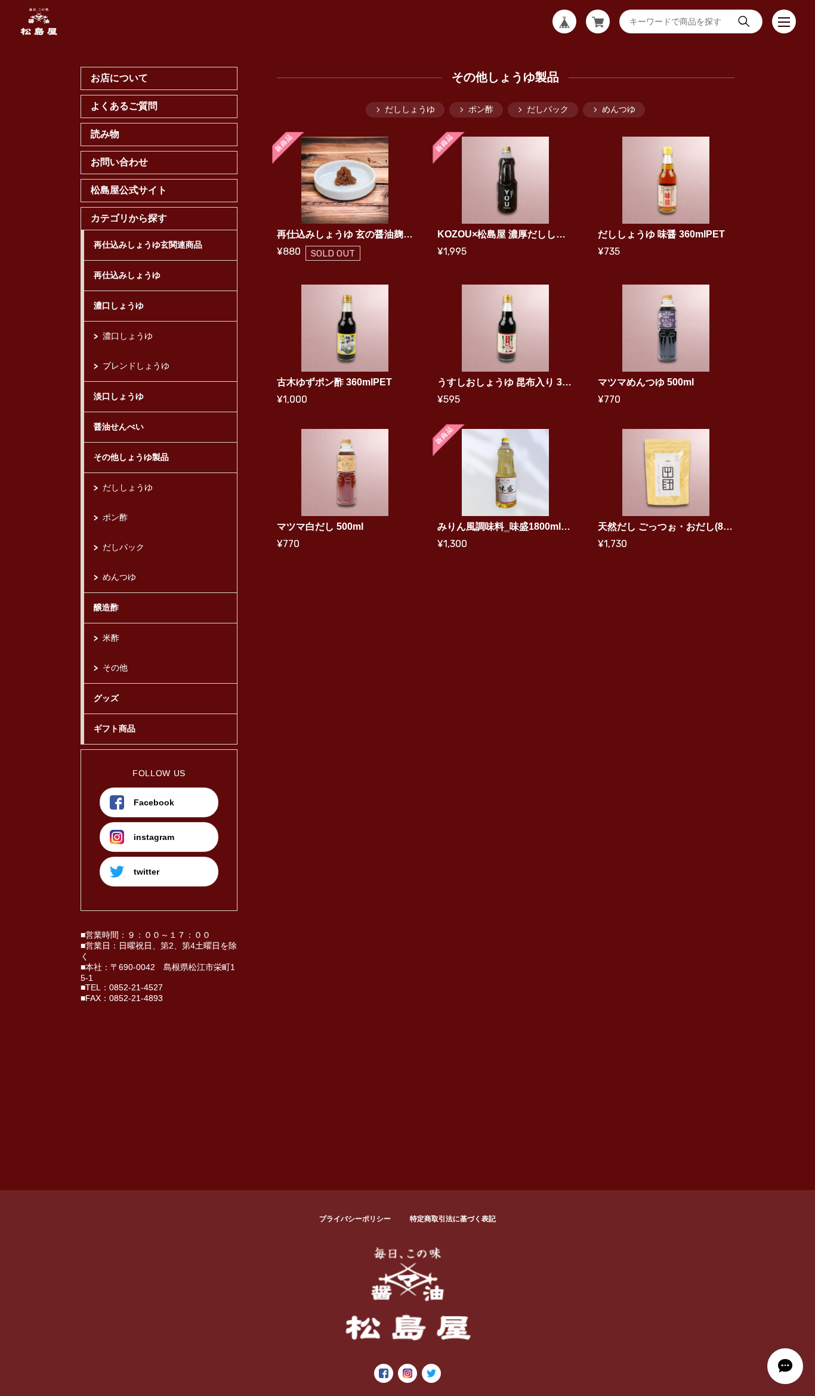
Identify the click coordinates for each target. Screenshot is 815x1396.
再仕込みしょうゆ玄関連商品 (148, 244)
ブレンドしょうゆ (136, 365)
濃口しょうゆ (119, 305)
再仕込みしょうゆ (127, 275)
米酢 (111, 638)
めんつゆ (119, 577)
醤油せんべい (119, 426)
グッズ (106, 698)
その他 (115, 667)
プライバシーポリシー (355, 1219)
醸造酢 (106, 607)
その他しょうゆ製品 (131, 457)
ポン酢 (115, 517)
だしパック (123, 547)
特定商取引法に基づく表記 (453, 1219)
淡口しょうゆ (119, 396)
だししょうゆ (128, 487)
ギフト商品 (114, 728)
